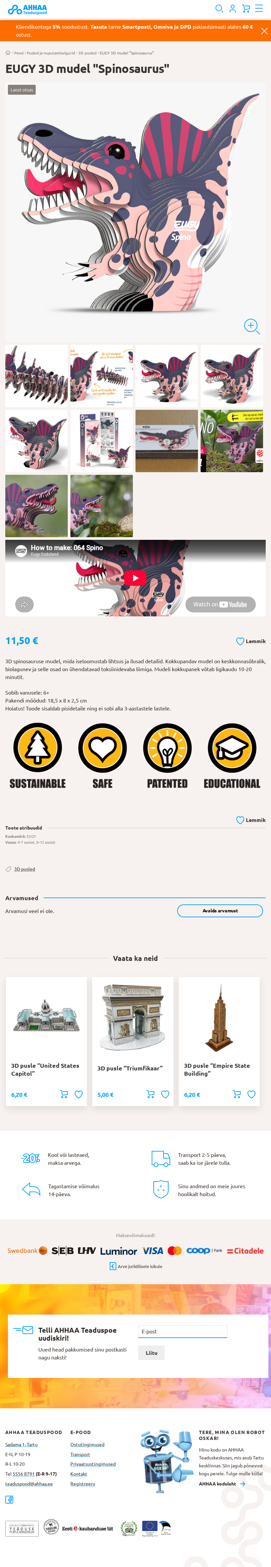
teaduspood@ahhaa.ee (29, 1483)
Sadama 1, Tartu (21, 1444)
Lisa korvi (63, 1094)
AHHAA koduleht (217, 1483)
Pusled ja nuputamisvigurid (51, 53)
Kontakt (78, 1474)
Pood (18, 53)
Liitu (151, 1353)
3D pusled (87, 53)
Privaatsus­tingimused (93, 1464)
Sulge (264, 30)
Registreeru (82, 1483)
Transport (80, 1454)
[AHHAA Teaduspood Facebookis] (37, 1499)
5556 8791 (24, 1474)
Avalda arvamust (220, 910)
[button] (251, 640)
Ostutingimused (87, 1444)
